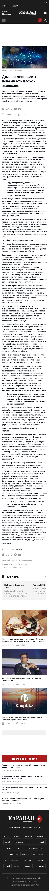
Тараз (30, 842)
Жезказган (39, 866)
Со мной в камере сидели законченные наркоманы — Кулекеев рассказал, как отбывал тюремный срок (23, 300)
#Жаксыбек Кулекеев (11, 560)
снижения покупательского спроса (29, 199)
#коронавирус (27, 560)
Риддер (17, 866)
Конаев (28, 866)
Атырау (10, 848)
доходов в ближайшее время (17, 498)
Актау (20, 848)
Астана (6, 836)
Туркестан (27, 860)
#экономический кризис (12, 568)
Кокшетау (40, 860)
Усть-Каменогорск (34, 848)
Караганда (41, 836)
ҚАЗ (45, 2)
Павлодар (19, 842)
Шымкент (29, 836)
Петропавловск (11, 860)
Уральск (25, 854)
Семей (7, 866)
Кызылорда (38, 854)
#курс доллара (8, 564)
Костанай (40, 842)
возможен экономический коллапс (29, 130)
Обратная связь (14, 828)
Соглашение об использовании (24, 882)
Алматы (17, 836)
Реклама (37, 828)
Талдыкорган (12, 854)
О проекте (27, 828)
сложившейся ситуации (23, 437)
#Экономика (21, 564)
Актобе (8, 842)
